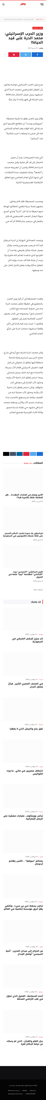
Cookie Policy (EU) (30, 1094)
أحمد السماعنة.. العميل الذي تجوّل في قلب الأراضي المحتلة (24, 997)
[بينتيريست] (14, 54)
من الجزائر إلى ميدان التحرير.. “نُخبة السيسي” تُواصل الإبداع (24, 952)
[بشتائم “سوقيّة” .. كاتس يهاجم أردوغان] (23, 841)
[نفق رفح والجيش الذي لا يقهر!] (23, 709)
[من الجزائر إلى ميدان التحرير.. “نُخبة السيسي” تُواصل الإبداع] (23, 931)
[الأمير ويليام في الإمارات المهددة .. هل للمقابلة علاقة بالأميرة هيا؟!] (23, 479)
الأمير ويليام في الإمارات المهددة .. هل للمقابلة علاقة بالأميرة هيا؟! (24, 496)
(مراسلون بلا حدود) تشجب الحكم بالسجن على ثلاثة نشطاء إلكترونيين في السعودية (23, 534)
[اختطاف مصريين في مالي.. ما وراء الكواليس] (23, 751)
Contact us (33, 1091)
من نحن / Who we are (14, 1091)
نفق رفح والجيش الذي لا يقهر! (26, 729)
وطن (41, 48)
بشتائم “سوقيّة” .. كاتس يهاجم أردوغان (26, 862)
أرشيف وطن (30, 19)
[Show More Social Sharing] (5, 54)
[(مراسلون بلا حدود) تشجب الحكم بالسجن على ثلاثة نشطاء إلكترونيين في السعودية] (23, 518)
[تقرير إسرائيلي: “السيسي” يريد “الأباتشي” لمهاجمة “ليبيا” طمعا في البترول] (23, 556)
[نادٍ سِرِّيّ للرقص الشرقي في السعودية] (23, 619)
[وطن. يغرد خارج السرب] (23, 4)
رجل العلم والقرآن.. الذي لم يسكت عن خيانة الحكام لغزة (25, 1042)
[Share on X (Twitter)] (25, 54)
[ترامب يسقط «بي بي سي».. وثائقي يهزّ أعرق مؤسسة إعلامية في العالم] (23, 886)
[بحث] (3, 4)
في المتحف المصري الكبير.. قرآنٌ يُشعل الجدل (25, 685)
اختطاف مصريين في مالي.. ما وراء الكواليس (25, 772)
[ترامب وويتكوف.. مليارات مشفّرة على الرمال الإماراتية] (23, 796)
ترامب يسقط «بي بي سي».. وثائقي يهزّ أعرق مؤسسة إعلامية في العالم (23, 907)
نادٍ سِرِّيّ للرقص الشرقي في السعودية (27, 640)
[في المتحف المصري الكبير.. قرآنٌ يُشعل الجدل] (23, 664)
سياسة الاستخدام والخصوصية (15, 1094)
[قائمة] (42, 4)
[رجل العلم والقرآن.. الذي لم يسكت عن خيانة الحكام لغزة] (23, 1021)
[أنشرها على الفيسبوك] (37, 54)
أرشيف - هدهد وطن (22, 19)
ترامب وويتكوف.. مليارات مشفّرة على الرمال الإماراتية (23, 817)
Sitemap (24, 1091)
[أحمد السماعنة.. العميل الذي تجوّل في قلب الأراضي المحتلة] (23, 976)
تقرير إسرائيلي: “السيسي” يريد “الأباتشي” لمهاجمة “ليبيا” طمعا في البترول (25, 574)
